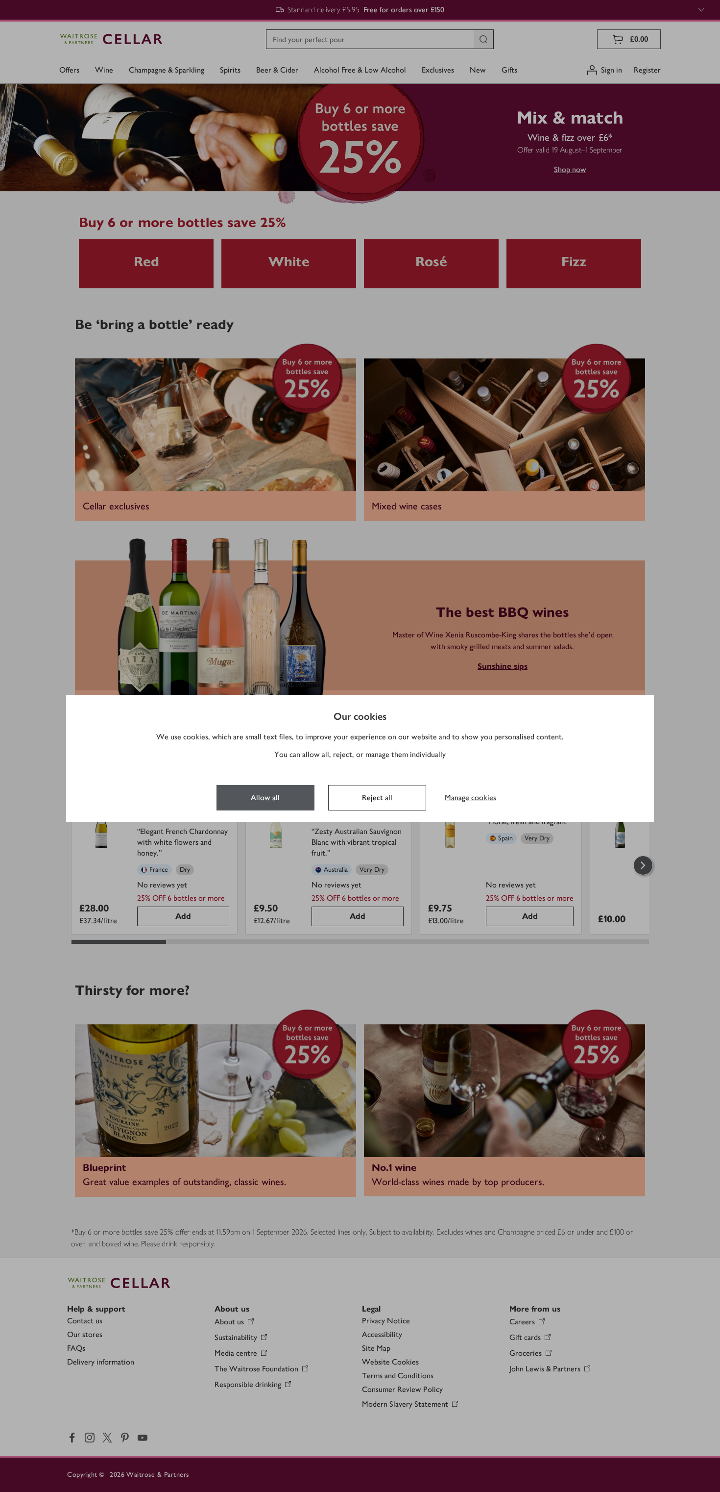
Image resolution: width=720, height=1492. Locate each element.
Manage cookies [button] (470, 797)
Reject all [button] (377, 797)
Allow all (265, 797)
